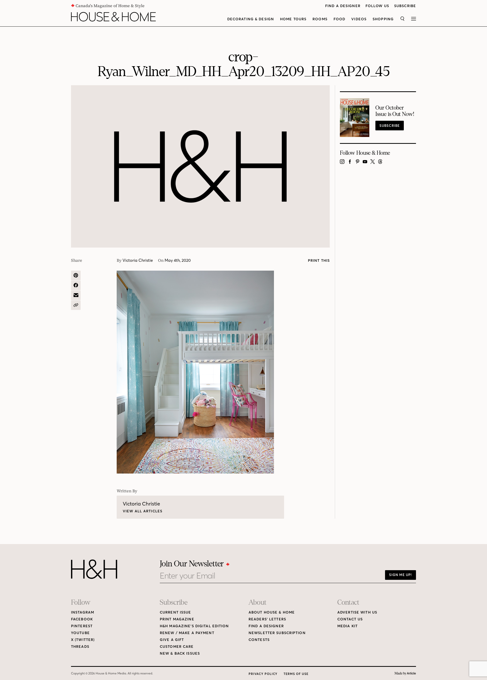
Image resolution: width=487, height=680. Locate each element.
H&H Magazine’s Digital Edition (194, 626)
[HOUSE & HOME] (113, 17)
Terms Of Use (296, 674)
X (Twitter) (83, 640)
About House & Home (272, 612)
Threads (80, 646)
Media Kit (347, 626)
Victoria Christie (138, 260)
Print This (319, 260)
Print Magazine (177, 619)
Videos (359, 19)
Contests (259, 640)
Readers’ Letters (267, 619)
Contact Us (350, 619)
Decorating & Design (250, 19)
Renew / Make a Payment (187, 633)
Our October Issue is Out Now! (394, 111)
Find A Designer (342, 6)
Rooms (319, 19)
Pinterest (82, 626)
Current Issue (175, 612)
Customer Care (177, 646)
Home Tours (293, 19)
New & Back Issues (180, 653)
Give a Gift (172, 640)
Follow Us (377, 6)
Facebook (82, 619)
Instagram (82, 612)
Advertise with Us (357, 612)
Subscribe (405, 6)
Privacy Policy (263, 674)
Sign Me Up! (400, 575)
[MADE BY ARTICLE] (405, 673)
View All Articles (142, 511)
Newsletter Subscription (277, 633)
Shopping (383, 19)
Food (339, 19)
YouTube (80, 633)
